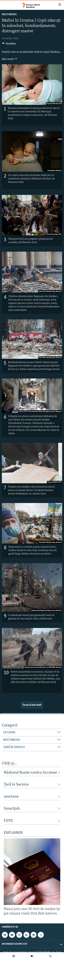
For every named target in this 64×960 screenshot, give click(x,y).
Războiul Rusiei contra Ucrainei (30, 773)
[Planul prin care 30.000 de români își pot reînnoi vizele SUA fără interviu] (32, 871)
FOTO (8, 821)
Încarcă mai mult (32, 705)
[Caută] (50, 956)
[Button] (9, 44)
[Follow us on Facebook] (5, 935)
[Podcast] (13, 956)
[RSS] (26, 935)
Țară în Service (16, 784)
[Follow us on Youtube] (12, 935)
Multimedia (9, 14)
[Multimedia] (32, 956)
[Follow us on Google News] (34, 935)
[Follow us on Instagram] (19, 935)
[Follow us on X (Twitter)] (41, 935)
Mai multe (8, 59)
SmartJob (12, 809)
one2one (11, 797)
